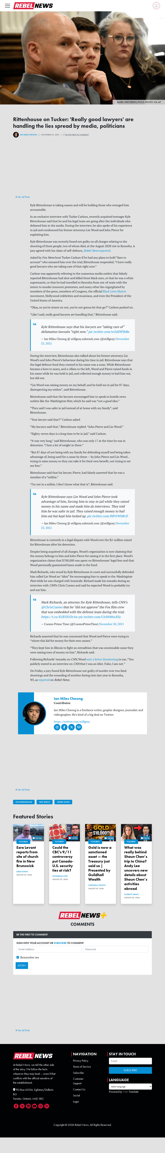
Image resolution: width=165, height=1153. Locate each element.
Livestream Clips (60, 876)
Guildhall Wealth (96, 885)
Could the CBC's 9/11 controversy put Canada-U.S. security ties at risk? (62, 859)
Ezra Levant (22, 871)
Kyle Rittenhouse (24, 802)
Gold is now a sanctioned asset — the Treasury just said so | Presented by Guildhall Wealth (100, 863)
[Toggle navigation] (7, 6)
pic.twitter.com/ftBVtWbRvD (107, 516)
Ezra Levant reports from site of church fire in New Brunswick (27, 856)
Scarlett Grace (131, 894)
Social (76, 1095)
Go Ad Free (23, 196)
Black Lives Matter (114, 291)
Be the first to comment (77, 134)
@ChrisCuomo (51, 607)
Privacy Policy (80, 1061)
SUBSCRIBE (60, 943)
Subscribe (78, 1073)
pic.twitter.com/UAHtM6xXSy (99, 617)
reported (97, 250)
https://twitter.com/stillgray (72, 721)
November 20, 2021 (111, 624)
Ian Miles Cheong (28, 134)
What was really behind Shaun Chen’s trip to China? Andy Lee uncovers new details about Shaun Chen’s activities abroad (136, 868)
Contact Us (79, 1089)
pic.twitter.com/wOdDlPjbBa (108, 332)
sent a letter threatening (102, 659)
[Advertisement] (82, 172)
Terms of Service (82, 1067)
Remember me (29, 957)
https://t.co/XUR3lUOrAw (59, 617)
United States (63, 802)
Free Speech (44, 802)
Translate (134, 1092)
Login (76, 1102)
